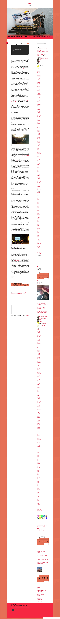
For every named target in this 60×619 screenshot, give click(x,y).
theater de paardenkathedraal (15, 285)
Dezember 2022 (39, 361)
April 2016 (38, 166)
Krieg (38, 220)
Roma (38, 232)
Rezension (38, 231)
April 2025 (38, 339)
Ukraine (38, 499)
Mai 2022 (38, 109)
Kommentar (26, 312)
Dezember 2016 (39, 160)
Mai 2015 (38, 175)
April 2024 (38, 91)
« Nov (37, 280)
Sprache (38, 236)
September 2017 (39, 153)
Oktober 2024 (38, 86)
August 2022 (38, 364)
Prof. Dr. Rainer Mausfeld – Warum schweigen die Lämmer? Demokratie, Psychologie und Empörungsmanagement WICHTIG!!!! (25, 320)
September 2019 (39, 134)
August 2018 (38, 144)
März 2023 (38, 101)
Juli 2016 (38, 164)
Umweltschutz (39, 242)
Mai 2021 (38, 118)
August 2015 (38, 430)
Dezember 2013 (39, 188)
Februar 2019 (38, 397)
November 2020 (39, 123)
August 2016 (38, 163)
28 (37, 278)
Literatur (38, 481)
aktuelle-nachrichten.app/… (40, 534)
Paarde (17, 160)
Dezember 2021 (39, 113)
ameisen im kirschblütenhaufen (40, 592)
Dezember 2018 (39, 141)
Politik (21, 283)
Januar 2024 (38, 93)
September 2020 (39, 382)
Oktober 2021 (38, 372)
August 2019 (38, 135)
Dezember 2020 (39, 122)
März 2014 (38, 186)
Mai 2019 (38, 137)
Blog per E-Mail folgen (14, 604)
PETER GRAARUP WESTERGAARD (41, 590)
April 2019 (38, 138)
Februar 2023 (38, 102)
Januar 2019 (38, 398)
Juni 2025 (38, 80)
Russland (38, 233)
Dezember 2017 (39, 408)
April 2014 (38, 185)
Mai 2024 (38, 90)
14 (37, 541)
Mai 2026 (38, 71)
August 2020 (38, 383)
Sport (38, 235)
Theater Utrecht (23, 161)
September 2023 (39, 96)
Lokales (38, 224)
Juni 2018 (38, 146)
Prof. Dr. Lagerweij (22, 182)
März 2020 (38, 129)
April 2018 (38, 405)
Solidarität (40, 529)
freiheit (17, 284)
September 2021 (39, 115)
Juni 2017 (38, 155)
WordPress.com (39, 253)
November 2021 (39, 371)
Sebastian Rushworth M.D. (40, 599)
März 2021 (38, 120)
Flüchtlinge (38, 462)
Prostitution (38, 227)
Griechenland (38, 470)
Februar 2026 (38, 331)
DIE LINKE (38, 199)
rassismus (38, 228)
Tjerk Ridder (20, 285)
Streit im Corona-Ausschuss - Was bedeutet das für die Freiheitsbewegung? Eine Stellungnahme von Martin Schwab (42, 556)
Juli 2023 (38, 98)
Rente (38, 488)
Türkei (38, 238)
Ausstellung (38, 195)
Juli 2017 (38, 412)
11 (44, 577)
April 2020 (38, 386)
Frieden (38, 207)
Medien (38, 225)
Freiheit (18, 283)
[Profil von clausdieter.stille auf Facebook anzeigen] (37, 266)
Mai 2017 (38, 156)
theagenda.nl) (16, 179)
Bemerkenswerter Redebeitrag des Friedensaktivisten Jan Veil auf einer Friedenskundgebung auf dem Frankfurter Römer (42, 51)
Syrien (38, 495)
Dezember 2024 (39, 342)
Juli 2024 (38, 346)
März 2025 (38, 82)
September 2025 (39, 335)
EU (37, 459)
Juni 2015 (38, 174)
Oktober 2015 (38, 171)
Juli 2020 (38, 126)
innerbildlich (38, 587)
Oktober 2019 (38, 133)
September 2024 (39, 87)
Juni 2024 (38, 89)
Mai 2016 (38, 423)
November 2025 (39, 76)
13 (47, 577)
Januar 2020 (38, 131)
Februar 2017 (38, 416)
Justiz (38, 218)
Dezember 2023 (39, 94)
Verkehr (38, 503)
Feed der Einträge (39, 509)
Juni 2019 (38, 394)
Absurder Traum (44, 65)
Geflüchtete (38, 466)
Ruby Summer (39, 598)
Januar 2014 (38, 445)
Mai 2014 (38, 442)
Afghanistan (38, 192)
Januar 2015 (38, 178)
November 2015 (39, 170)
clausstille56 (30, 3)
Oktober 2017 (38, 152)
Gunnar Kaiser (39, 595)
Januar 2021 (38, 379)
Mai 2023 (38, 357)
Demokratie (38, 198)
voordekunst (25, 285)
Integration (38, 473)
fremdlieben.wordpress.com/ (40, 594)
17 (42, 541)
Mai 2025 (38, 338)
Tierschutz (38, 240)
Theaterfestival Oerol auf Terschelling (19, 68)
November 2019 (39, 390)
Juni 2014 (38, 441)
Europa (16, 283)
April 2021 (38, 119)
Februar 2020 (38, 130)
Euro (38, 202)
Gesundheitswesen (39, 211)
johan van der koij (20, 284)
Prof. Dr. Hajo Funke (39, 588)
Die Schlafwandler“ (17, 260)
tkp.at (38, 597)
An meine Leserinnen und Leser (41, 558)
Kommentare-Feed (39, 252)
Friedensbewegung (39, 525)
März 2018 (38, 148)
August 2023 (38, 97)
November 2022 (39, 104)
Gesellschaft (38, 210)
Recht (38, 229)
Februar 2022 (38, 111)
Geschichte (38, 209)
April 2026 (38, 72)
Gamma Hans (40, 58)
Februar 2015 (38, 177)
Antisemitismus (39, 451)
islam (38, 216)
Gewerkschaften (39, 469)
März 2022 (38, 368)
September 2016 (39, 162)
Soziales (38, 492)
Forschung (38, 205)
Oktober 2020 (38, 124)
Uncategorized (39, 243)
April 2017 (38, 157)
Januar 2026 (38, 74)
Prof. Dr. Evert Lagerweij (25, 284)
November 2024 (39, 85)
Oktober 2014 (38, 438)
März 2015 (38, 434)
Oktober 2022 (38, 105)
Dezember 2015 (39, 427)
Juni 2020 (38, 127)
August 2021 (38, 116)
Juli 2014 (38, 183)
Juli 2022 (38, 107)
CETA (38, 455)
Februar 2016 (38, 168)
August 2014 (38, 182)
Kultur (19, 283)
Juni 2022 (38, 108)
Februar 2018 (38, 149)
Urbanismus (38, 244)
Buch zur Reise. (15, 59)
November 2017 (39, 409)
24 (42, 277)
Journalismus (38, 217)
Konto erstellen (39, 250)
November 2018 (39, 142)
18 (44, 541)
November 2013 (39, 189)
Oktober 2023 (38, 353)
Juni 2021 (38, 375)
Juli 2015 (38, 173)
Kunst (38, 222)
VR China (38, 246)
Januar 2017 (38, 159)
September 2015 (39, 172)
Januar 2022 (38, 112)
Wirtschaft (38, 247)
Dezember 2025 (39, 75)
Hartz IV (38, 213)
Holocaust (38, 214)
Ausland (38, 194)
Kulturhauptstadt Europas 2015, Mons (24, 102)
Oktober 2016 (38, 419)
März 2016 (38, 167)
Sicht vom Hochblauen (39, 591)
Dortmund (38, 200)
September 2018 (39, 401)
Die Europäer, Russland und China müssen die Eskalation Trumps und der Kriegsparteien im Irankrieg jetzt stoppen (42, 55)
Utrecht (22, 285)
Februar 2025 (38, 83)
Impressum (9, 38)
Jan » (39, 280)
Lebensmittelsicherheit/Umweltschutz (41, 480)
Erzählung (38, 458)
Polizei (38, 484)
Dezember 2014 (39, 179)
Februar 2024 (38, 350)
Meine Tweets (38, 263)
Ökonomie (38, 196)
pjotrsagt (40, 325)
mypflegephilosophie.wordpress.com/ (41, 601)
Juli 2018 (38, 145)
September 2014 (39, 181)
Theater (38, 239)
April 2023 (38, 100)
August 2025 (38, 78)
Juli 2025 (38, 79)
